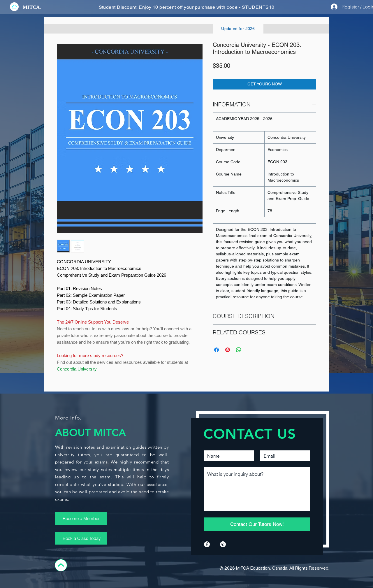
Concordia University (77, 368)
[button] (32, 7)
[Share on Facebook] (216, 349)
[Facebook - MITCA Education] (207, 544)
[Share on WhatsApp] (238, 349)
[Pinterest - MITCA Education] (223, 544)
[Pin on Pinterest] (227, 349)
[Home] (14, 6)
